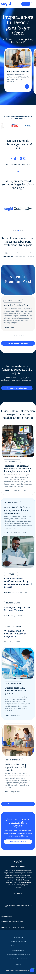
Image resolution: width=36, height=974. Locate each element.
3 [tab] (18, 97)
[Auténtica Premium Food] (18, 280)
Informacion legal (18, 937)
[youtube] (13, 898)
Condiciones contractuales (18, 941)
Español (18, 964)
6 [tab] (22, 230)
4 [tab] (19, 97)
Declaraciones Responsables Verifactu (18, 954)
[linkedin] (9, 898)
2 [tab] (16, 97)
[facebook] (27, 898)
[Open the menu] (33, 4)
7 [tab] (23, 335)
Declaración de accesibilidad (18, 959)
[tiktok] (23, 898)
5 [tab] (21, 97)
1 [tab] (14, 97)
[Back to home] (6, 4)
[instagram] (18, 898)
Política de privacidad (18, 946)
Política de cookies (18, 950)
